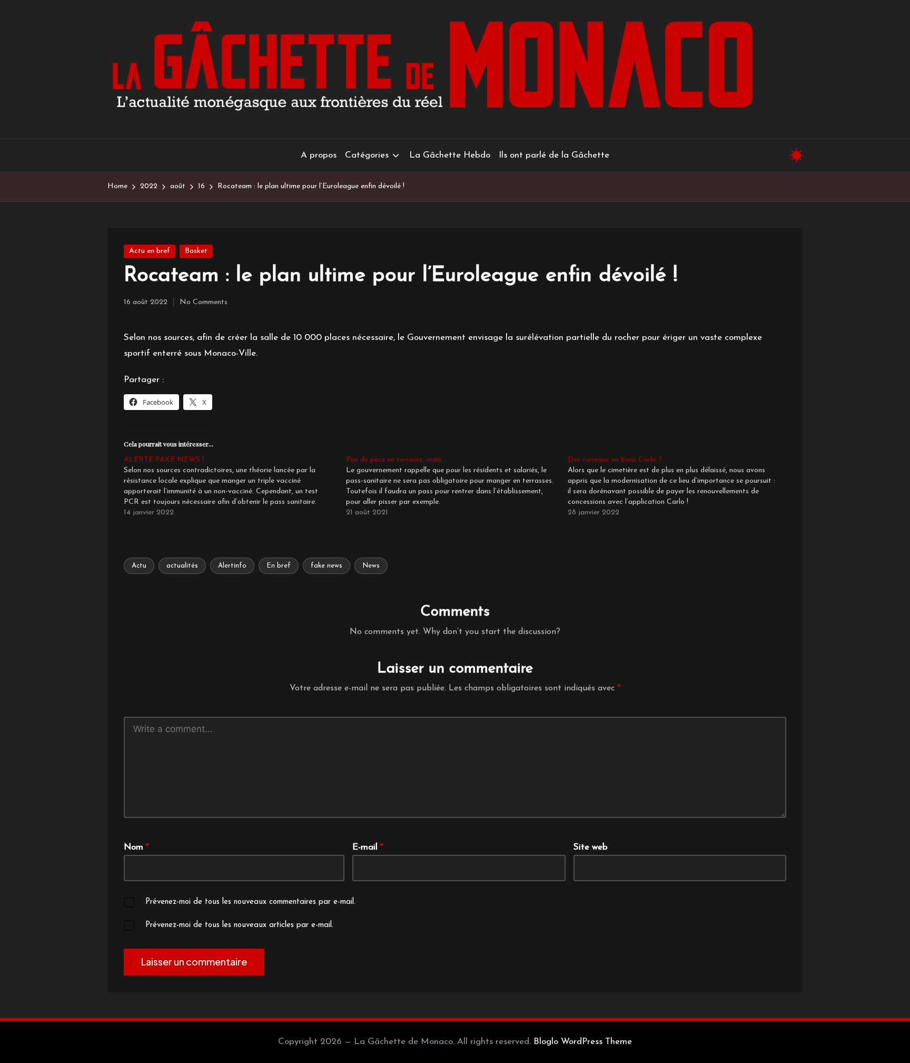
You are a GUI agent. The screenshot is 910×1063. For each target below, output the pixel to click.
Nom (136, 847)
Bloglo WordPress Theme (582, 1041)
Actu (139, 565)
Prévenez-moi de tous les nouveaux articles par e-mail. (239, 925)
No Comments (204, 302)
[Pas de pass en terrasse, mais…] (457, 486)
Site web (590, 847)
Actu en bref (149, 251)
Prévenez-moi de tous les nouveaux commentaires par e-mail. (250, 902)
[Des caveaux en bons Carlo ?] (679, 486)
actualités (182, 565)
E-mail (367, 847)
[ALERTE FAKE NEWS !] (235, 486)
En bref (278, 565)
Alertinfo (232, 565)
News (371, 565)
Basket (196, 251)
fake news (326, 565)
